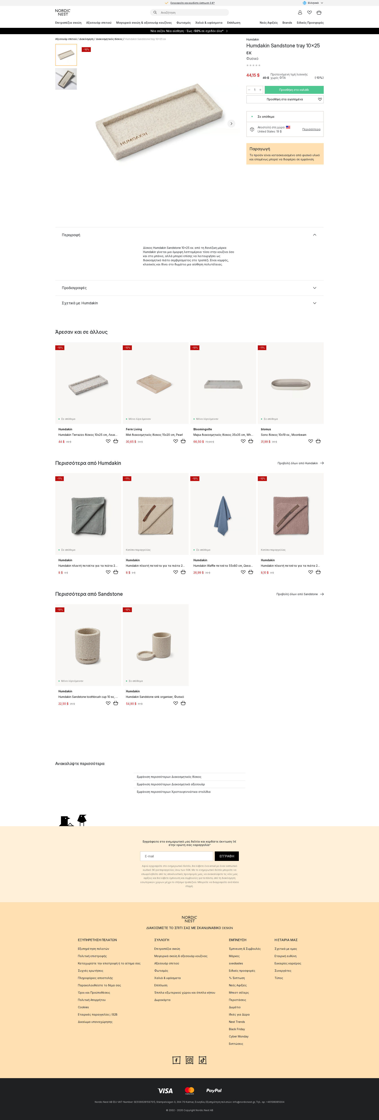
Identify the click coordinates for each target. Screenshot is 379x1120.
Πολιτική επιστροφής (92, 956)
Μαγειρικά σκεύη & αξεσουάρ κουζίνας (144, 22)
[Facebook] (176, 1059)
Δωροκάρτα (162, 1000)
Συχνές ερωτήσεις (90, 970)
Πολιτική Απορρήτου (92, 1000)
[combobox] (313, 3)
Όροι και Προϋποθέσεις (94, 992)
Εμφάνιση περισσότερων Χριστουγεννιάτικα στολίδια (174, 791)
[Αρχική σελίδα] (62, 12)
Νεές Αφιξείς (269, 22)
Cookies (83, 1007)
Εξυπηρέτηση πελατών (93, 948)
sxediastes (236, 963)
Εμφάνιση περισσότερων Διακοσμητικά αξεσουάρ (171, 784)
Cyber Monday (239, 1036)
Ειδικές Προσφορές (310, 22)
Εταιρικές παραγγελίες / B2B (97, 1014)
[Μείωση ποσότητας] (249, 90)
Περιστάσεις (237, 1000)
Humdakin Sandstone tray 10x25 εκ (145, 39)
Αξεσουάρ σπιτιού (99, 22)
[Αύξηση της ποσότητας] (260, 90)
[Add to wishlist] (108, 441)
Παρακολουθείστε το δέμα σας (99, 985)
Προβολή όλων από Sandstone (297, 594)
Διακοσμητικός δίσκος (109, 39)
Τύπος (279, 978)
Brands (287, 22)
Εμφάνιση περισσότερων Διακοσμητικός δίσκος (169, 776)
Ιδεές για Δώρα (239, 1014)
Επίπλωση (233, 22)
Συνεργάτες (283, 970)
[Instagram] (189, 1059)
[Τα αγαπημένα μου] (309, 12)
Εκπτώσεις (236, 1043)
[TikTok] (202, 1059)
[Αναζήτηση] (155, 12)
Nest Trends (237, 1021)
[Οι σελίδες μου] (300, 12)
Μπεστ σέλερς (239, 992)
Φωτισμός (183, 22)
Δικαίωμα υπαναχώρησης (95, 1021)
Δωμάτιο (235, 1007)
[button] (253, 65)
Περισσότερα (311, 129)
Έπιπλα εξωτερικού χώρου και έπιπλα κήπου (184, 992)
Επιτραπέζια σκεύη (68, 22)
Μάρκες (234, 956)
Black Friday (237, 1029)
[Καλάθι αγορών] (319, 12)
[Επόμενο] (231, 124)
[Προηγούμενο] (90, 124)
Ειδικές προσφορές (242, 970)
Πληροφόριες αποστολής (95, 978)
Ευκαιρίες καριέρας (288, 963)
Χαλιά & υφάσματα (208, 22)
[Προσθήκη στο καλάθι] (115, 441)
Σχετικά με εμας (286, 948)
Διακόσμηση (86, 39)
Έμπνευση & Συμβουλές (245, 948)
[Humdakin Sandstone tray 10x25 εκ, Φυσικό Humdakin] (161, 123)
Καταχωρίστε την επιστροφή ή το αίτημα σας (109, 963)
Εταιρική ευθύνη (285, 956)
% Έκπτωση (237, 978)
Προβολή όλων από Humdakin (298, 463)
